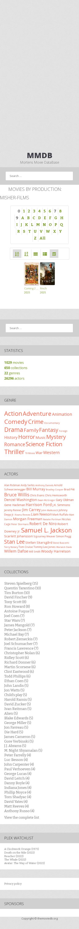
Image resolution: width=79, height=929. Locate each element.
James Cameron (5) (19, 737)
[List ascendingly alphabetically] (17, 253)
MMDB (39, 155)
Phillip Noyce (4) (17, 792)
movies (14, 362)
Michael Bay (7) (16, 634)
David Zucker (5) (17, 704)
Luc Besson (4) (16, 760)
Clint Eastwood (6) (19, 671)
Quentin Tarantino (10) (22, 588)
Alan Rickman (12, 485)
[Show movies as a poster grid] (54, 253)
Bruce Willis (16, 494)
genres (12, 373)
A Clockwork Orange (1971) (21, 849)
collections (15, 367)
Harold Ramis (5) (18, 699)
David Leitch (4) (16, 778)
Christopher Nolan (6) (22, 653)
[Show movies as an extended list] (35, 253)
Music (41, 437)
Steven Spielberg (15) (21, 583)
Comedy (15, 421)
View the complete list (21, 817)
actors (14, 378)
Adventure (37, 413)
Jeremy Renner (12, 510)
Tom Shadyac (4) (17, 797)
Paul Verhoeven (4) (19, 769)
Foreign (63, 431)
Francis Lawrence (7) (21, 648)
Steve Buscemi (61, 542)
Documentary (52, 422)
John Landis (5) (16, 685)
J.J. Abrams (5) (15, 746)
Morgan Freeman (27, 518)
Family (31, 430)
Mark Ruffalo (60, 514)
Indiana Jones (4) (17, 787)
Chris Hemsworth (56, 495)
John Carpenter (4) (19, 764)
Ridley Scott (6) (16, 657)
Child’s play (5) (15, 695)
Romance (14, 444)
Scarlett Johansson (18, 536)
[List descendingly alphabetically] (26, 253)
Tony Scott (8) (15, 602)
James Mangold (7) (19, 625)
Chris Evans (37, 495)
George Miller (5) (17, 723)
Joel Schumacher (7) (20, 644)
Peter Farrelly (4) (17, 755)
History (10, 437)
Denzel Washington (20, 499)
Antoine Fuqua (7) (19, 611)
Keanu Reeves (22, 514)
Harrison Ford (39, 504)
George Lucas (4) (17, 774)
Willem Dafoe (16, 551)
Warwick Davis (64, 547)
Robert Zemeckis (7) (20, 639)
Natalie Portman (52, 519)
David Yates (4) (16, 801)
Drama (13, 429)
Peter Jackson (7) (17, 630)
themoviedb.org (47, 918)
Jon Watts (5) (14, 690)
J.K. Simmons (61, 505)
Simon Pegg (63, 536)
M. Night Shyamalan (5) (23, 750)
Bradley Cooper (54, 489)
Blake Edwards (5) (18, 718)
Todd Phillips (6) (17, 676)
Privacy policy (13, 883)
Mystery (56, 436)
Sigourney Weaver (44, 536)
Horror (26, 437)
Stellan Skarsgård (38, 542)
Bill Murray (35, 489)
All (42, 238)
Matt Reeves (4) (16, 806)
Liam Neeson (41, 514)
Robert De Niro (43, 523)
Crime (36, 422)
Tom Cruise (26, 547)
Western (51, 452)
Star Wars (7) (14, 620)
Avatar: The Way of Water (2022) (24, 863)
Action (13, 413)
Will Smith (34, 551)
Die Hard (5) (13, 732)
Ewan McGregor (46, 500)
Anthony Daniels (44, 485)
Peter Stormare (20, 524)
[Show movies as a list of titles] (45, 253)
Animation (62, 414)
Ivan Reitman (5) (17, 709)
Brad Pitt (69, 489)
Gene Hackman (14, 505)
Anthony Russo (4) (19, 811)
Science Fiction (44, 444)
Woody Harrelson (56, 551)
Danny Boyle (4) (16, 783)
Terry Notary (11, 547)
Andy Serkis (28, 485)
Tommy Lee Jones (44, 547)
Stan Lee (14, 541)
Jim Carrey (31, 509)
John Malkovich (49, 510)
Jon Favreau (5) (16, 727)
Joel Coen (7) (14, 616)
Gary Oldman (65, 500)
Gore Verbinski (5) (18, 741)
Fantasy (48, 429)
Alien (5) (11, 713)
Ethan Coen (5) (16, 681)
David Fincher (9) (18, 597)
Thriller (14, 451)
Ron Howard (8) (17, 606)
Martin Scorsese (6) (20, 667)
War (39, 452)
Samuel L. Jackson (46, 530)
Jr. (13, 514)
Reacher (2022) (14, 856)
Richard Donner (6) (20, 662)
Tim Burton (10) (17, 593)
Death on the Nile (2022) (19, 852)
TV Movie (30, 453)
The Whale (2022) (15, 859)
